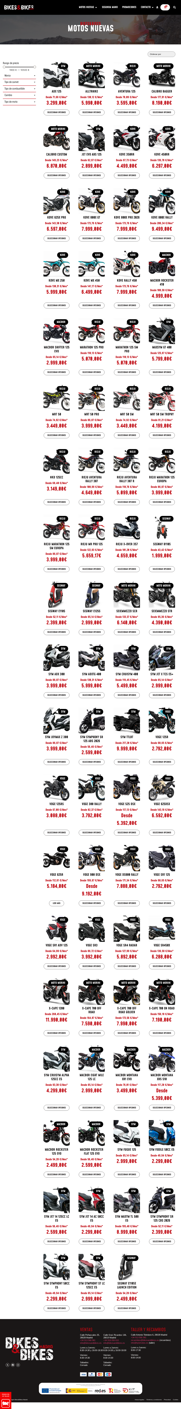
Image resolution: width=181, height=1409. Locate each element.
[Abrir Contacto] (152, 7)
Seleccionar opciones (56, 112)
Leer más (56, 903)
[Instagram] (18, 1365)
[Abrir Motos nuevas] (96, 7)
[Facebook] (13, 1365)
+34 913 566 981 (87, 1340)
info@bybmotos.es (139, 1343)
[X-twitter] (7, 1365)
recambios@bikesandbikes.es (145, 1340)
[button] (174, 7)
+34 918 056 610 (111, 1340)
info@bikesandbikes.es (91, 1343)
